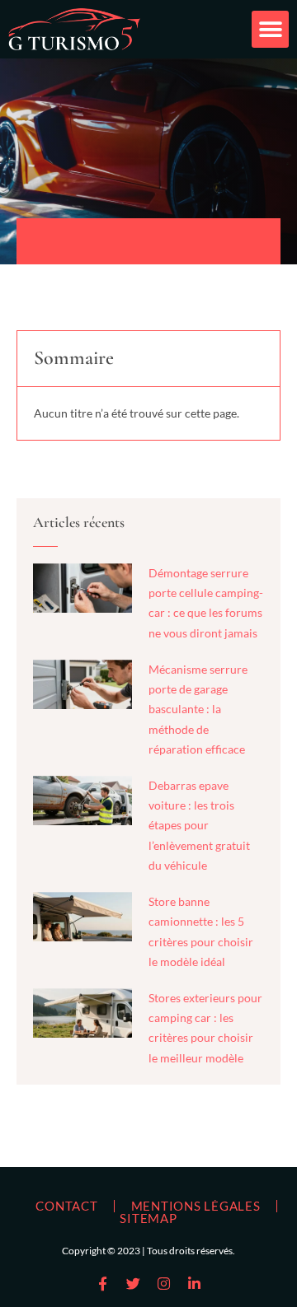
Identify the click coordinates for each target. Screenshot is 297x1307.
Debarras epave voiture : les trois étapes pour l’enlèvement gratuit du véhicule (199, 825)
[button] (270, 29)
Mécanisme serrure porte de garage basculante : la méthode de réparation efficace (198, 709)
